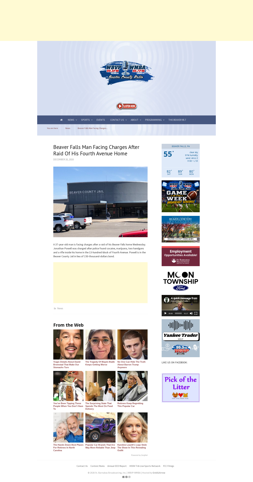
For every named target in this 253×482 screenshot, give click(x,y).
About (134, 119)
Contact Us (117, 119)
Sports (85, 119)
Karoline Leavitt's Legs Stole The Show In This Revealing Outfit (132, 448)
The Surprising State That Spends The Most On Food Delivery (99, 406)
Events (100, 119)
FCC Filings (168, 466)
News (71, 119)
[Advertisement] (88, 20)
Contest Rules (97, 466)
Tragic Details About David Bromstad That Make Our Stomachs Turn (66, 365)
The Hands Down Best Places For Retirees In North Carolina (68, 448)
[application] (181, 305)
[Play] (165, 313)
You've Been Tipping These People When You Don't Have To (68, 406)
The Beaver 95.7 (177, 119)
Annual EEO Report (117, 466)
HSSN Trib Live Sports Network (144, 466)
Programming (153, 119)
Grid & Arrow (159, 472)
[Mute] (191, 313)
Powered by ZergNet (139, 455)
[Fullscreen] (195, 313)
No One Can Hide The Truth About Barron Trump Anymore (131, 365)
